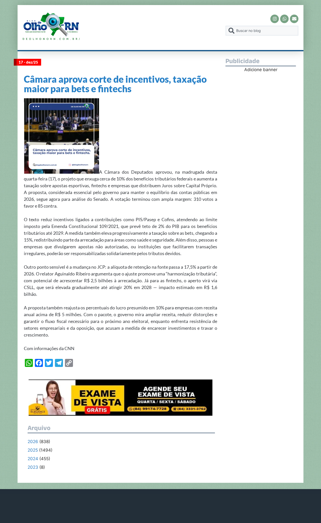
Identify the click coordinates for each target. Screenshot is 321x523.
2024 (33, 458)
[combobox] (261, 31)
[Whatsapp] (284, 19)
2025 (33, 450)
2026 (33, 441)
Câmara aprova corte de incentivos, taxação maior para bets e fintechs (115, 83)
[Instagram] (274, 19)
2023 (33, 467)
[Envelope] (294, 19)
